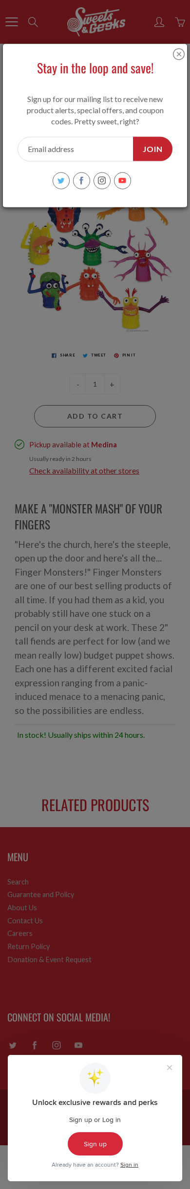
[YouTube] (122, 180)
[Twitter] (61, 180)
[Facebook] (81, 180)
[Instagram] (102, 180)
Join (153, 148)
